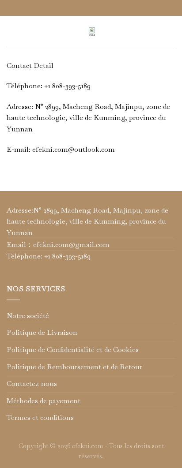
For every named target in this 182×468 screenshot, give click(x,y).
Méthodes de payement (43, 400)
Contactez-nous (32, 383)
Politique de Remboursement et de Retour (74, 366)
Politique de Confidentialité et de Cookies (73, 349)
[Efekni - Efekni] (92, 31)
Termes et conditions (40, 417)
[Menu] (12, 31)
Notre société (28, 315)
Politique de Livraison (42, 332)
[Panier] (171, 31)
